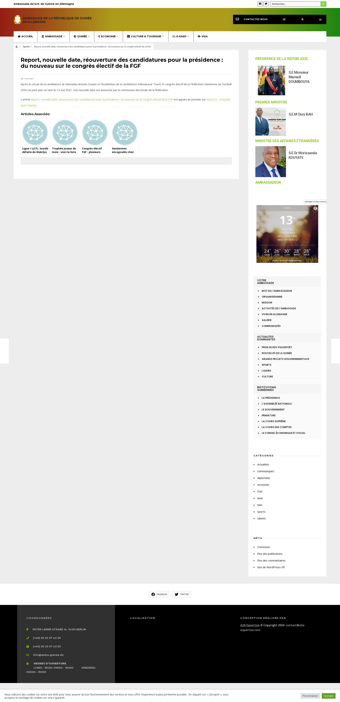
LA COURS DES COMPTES (277, 427)
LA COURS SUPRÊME (274, 421)
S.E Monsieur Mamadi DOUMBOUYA (299, 77)
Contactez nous (256, 19)
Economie (108, 36)
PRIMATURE (269, 415)
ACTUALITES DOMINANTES (266, 338)
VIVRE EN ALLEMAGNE (274, 314)
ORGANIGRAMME (272, 296)
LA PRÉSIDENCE (271, 398)
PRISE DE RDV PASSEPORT (277, 347)
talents (261, 518)
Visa (205, 36)
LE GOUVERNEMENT (273, 409)
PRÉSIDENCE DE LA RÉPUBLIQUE (281, 59)
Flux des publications (269, 553)
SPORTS (266, 365)
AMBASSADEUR (268, 182)
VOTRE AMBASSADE (265, 281)
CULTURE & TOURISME (146, 36)
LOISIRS (266, 370)
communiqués (265, 471)
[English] (281, 19)
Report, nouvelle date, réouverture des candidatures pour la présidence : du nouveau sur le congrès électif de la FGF (102, 99)
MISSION (267, 302)
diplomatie (263, 478)
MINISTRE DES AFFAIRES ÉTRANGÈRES (287, 141)
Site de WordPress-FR (271, 567)
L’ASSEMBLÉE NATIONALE (277, 403)
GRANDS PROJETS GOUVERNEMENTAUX (285, 359)
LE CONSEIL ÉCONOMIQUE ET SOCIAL (283, 433)
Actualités (263, 464)
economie (263, 484)
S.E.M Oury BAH (301, 114)
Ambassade (53, 36)
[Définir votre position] (315, 208)
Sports (26, 46)
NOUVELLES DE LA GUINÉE (277, 353)
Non (259, 505)
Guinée (82, 36)
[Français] (299, 19)
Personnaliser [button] (310, 695)
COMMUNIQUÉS (271, 326)
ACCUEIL (27, 36)
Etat (259, 491)
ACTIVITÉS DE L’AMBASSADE (279, 308)
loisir (260, 498)
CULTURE (267, 376)
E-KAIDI (181, 36)
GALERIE (266, 320)
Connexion (263, 547)
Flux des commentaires (271, 560)
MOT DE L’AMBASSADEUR (277, 291)
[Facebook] (260, 4)
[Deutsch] (317, 19)
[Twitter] (266, 4)
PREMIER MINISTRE (271, 102)
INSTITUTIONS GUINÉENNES (266, 388)
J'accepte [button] (328, 695)
